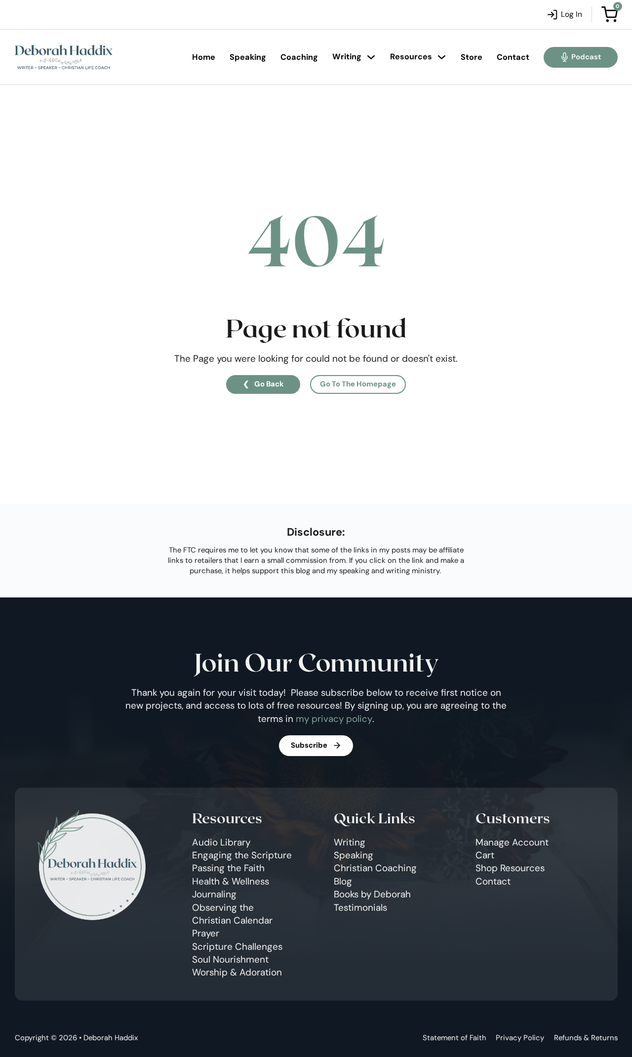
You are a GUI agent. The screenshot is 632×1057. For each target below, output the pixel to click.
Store (471, 57)
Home (203, 57)
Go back (269, 384)
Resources (411, 56)
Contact (513, 57)
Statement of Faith (454, 1038)
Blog (343, 881)
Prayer (205, 933)
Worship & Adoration (237, 972)
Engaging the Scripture (242, 855)
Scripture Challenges (237, 946)
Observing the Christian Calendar (232, 914)
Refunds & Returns (586, 1038)
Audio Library (221, 842)
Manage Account (512, 842)
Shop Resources (510, 868)
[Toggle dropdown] (371, 57)
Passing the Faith (228, 868)
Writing (346, 56)
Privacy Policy (520, 1038)
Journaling (214, 894)
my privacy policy (334, 719)
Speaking (248, 57)
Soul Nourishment (230, 959)
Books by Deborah (372, 894)
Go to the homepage (358, 384)
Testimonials (360, 907)
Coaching (299, 57)
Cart (484, 855)
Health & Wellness (230, 881)
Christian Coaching (375, 868)
